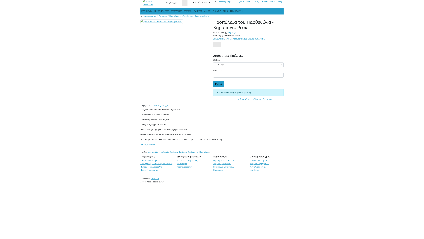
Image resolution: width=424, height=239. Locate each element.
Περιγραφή (145, 105)
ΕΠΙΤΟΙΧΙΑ (188, 11)
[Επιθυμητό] (215, 44)
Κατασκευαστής (149, 16)
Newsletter (254, 170)
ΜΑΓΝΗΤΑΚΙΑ (146, 11)
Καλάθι (218, 84)
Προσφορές (218, 170)
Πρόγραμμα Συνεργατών (223, 167)
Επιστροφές (182, 163)
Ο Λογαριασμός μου (258, 160)
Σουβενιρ (174, 152)
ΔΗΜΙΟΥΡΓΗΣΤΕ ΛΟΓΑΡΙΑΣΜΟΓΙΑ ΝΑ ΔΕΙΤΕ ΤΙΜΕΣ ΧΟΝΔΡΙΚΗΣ (239, 39)
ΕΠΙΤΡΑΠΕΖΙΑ (176, 11)
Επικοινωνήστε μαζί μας (187, 160)
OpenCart (155, 178)
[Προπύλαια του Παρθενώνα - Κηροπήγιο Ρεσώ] (161, 22)
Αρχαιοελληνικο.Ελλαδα (158, 152)
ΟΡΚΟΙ (225, 11)
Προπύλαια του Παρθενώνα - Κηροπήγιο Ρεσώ (189, 16)
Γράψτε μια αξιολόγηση (262, 99)
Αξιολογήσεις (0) (161, 105)
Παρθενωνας (193, 152)
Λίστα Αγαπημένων (258, 167)
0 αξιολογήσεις (244, 99)
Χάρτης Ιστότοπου (184, 167)
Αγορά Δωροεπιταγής (222, 163)
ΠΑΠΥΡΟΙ (198, 11)
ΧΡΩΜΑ (216, 60)
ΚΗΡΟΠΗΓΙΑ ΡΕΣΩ (161, 11)
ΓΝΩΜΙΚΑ (217, 11)
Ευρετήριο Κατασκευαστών (225, 160)
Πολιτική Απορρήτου (149, 170)
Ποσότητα (217, 70)
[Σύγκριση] (219, 44)
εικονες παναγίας (147, 144)
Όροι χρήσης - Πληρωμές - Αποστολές (156, 163)
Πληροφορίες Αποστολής (151, 167)
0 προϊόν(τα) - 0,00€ (201, 2)
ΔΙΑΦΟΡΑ (207, 11)
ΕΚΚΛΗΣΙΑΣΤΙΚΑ (236, 11)
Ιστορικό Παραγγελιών (259, 163)
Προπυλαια (204, 152)
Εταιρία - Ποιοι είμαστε (150, 160)
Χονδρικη (183, 152)
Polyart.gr (163, 16)
